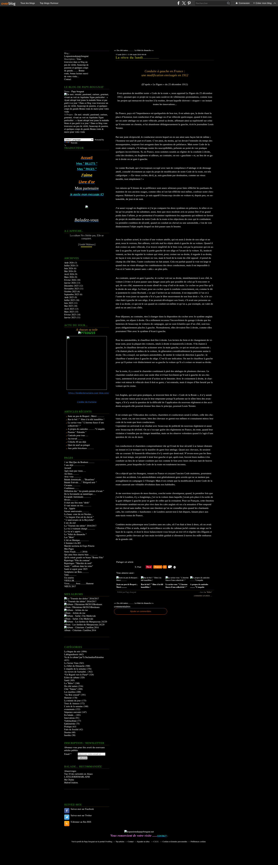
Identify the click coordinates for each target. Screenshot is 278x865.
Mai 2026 (69, 271)
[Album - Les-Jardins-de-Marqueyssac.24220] (85, 621)
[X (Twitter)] (184, 3)
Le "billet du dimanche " (75, 534)
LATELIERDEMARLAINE (77, 776)
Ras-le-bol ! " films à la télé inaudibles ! (86, 419)
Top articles (120, 841)
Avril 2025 (69, 308)
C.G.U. (156, 841)
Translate (74, 142)
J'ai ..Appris (69, 508)
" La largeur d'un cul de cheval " (79, 516)
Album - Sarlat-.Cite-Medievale (78, 618)
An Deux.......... (71, 473)
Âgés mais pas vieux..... (75, 470)
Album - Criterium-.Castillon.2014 (80, 630)
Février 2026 (70, 279)
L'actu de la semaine (73, 706)
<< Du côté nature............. (124, 50)
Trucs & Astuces (71, 703)
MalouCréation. (71, 782)
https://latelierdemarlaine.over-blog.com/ (88, 393)
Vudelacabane (70, 720)
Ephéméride (69, 723)
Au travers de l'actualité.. (75, 671)
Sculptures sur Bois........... (76, 571)
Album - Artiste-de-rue (74, 612)
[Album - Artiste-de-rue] (76, 610)
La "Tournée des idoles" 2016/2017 (80, 525)
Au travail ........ (75, 438)
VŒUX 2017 (70, 586)
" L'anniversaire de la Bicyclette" (79, 519)
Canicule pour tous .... (78, 435)
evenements (69, 709)
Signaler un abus (143, 841)
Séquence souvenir (72, 712)
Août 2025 (69, 297)
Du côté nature (71, 686)
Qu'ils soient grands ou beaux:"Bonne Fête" (84, 557)
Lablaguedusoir (71, 654)
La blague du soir (72, 651)
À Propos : (69, 114)
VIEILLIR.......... (72, 580)
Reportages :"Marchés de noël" (78, 563)
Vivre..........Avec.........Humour (79, 583)
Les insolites (69, 691)
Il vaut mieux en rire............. (77, 505)
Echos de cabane (71, 677)
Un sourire (69, 577)
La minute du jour (72, 700)
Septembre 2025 (72, 294)
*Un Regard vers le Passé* (76, 674)
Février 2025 (70, 314)
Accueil (67, 467)
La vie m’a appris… (73, 531)
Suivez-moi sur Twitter (81, 815)
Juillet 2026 (69, 265)
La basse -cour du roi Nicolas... (78, 514)
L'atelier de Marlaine (86, 402)
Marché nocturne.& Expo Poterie (79, 545)
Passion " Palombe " (77, 432)
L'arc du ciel (70, 522)
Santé (66, 680)
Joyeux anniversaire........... (76, 511)
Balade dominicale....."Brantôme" (79, 479)
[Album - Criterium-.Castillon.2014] (81, 627)
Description (69, 58)
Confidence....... (71, 488)
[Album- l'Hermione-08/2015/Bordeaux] (83, 604)
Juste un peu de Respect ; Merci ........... (86, 416)
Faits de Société (71, 729)
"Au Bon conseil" (72, 694)
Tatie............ (70, 574)
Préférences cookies (198, 841)
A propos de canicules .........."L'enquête (86, 428)
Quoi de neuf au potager (79, 444)
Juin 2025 (69, 302)
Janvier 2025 (70, 317)
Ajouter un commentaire (140, 611)
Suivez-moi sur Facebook (82, 808)
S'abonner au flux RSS (81, 821)
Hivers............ (71, 499)
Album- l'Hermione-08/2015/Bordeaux (82, 607)
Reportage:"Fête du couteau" (77, 560)
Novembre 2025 (71, 288)
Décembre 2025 (71, 285)
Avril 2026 (69, 274)
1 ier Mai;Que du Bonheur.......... (79, 462)
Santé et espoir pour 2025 (76, 568)
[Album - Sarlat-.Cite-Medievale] (80, 615)
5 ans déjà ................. (74, 465)
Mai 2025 (69, 305)
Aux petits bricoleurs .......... (81, 448)
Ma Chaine (69, 779)
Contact (67, 79)
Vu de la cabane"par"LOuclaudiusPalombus (84, 657)
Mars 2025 (69, 311)
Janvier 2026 (70, 282)
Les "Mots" (69, 537)
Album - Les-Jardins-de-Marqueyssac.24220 (84, 624)
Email (67, 754)
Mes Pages (69, 548)
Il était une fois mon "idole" (77, 502)
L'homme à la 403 (72, 542)
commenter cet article (202, 595)
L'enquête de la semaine (75, 668)
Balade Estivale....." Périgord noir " (80, 482)
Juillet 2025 (69, 300)
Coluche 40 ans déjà (77, 441)
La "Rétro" (69, 683)
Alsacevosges (70, 770)
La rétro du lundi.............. (137, 57)
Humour (68, 697)
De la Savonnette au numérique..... (80, 493)
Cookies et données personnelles (174, 841)
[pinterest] (189, 3)
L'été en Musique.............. (76, 540)
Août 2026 (69, 262)
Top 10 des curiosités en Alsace (78, 773)
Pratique (68, 726)
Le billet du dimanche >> (144, 50)
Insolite (67, 735)
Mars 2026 (69, 276)
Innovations (69, 717)
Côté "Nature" (70, 688)
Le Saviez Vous (71, 662)
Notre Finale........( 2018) (76, 551)
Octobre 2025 (70, 291)
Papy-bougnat (89, 841)
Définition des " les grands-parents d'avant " (84, 490)
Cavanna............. (72, 485)
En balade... (69, 714)
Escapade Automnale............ (77, 496)
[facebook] (178, 3)
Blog (66, 53)
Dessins (67, 732)
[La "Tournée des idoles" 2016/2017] (81, 598)
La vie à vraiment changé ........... (79, 528)
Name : (67, 91)
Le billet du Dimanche (74, 665)
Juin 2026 (69, 268)
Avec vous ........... (72, 476)
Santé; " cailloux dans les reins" (78, 566)
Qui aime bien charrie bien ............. (80, 554)
